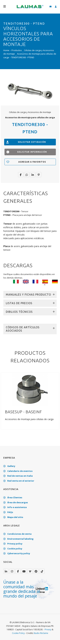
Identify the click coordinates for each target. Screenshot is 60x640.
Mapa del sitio (15, 517)
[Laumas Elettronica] (30, 8)
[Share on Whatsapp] (26, 174)
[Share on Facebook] (20, 174)
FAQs (10, 512)
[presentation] (4, 405)
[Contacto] (51, 6)
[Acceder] (56, 6)
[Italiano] (16, 281)
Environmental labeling (20, 538)
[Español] (45, 281)
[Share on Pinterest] (38, 174)
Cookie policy (14, 548)
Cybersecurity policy (18, 553)
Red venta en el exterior (20, 480)
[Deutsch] (55, 281)
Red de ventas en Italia (20, 475)
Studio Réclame (41, 633)
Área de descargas (17, 502)
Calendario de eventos (19, 470)
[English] (26, 281)
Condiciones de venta (19, 533)
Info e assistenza (17, 507)
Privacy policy (14, 543)
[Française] (35, 281)
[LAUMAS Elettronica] (6, 571)
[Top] (52, 634)
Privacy (48, 629)
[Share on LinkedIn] (32, 174)
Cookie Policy (18, 633)
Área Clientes (14, 497)
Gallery (11, 466)
